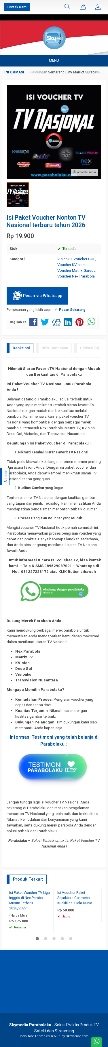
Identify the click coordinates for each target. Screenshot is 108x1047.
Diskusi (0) (89, 348)
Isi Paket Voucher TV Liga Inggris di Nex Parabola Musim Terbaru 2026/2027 (29, 900)
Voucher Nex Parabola (76, 276)
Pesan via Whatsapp (42, 295)
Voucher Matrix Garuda (76, 270)
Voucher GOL (84, 259)
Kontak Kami (17, 7)
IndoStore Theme (32, 1036)
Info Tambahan (55, 348)
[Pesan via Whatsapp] (83, 7)
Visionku (64, 259)
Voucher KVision (71, 265)
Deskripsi (21, 348)
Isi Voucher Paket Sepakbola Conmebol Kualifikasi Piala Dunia (74, 898)
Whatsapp (41, 927)
